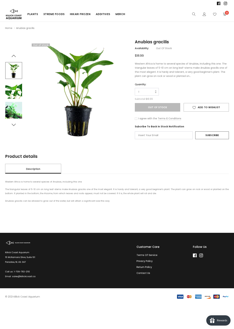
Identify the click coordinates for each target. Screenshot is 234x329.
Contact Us (143, 273)
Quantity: (140, 84)
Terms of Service (147, 255)
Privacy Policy (145, 261)
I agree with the (147, 118)
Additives (103, 14)
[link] (218, 3)
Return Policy (144, 267)
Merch (120, 14)
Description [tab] (33, 169)
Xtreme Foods (54, 14)
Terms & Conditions (169, 118)
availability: (142, 48)
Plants (32, 14)
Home (8, 28)
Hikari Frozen (80, 14)
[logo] (13, 14)
